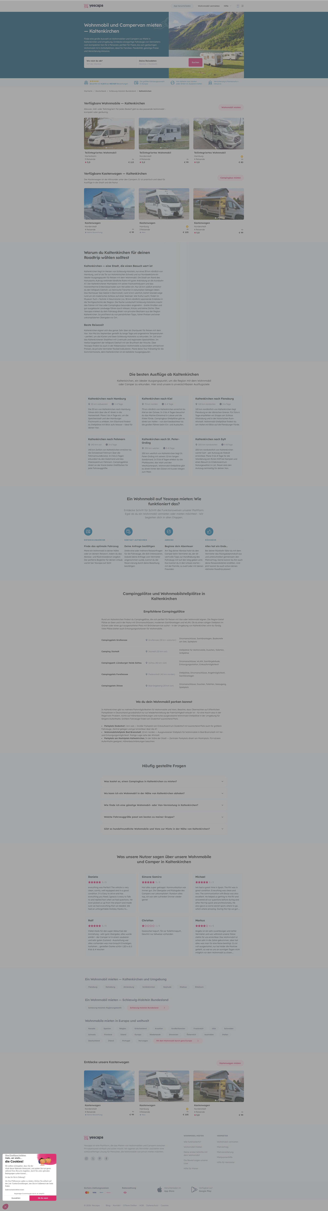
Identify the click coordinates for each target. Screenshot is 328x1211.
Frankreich (198, 1028)
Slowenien (173, 1034)
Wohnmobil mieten (231, 107)
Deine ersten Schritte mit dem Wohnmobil (195, 1153)
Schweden (228, 1028)
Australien (209, 1034)
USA (214, 1028)
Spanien (107, 1028)
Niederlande (155, 1034)
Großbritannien (178, 1028)
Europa (138, 1034)
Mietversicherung (225, 1152)
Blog (108, 1205)
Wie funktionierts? (192, 1141)
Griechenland (141, 1028)
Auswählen (16, 1198)
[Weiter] (132, 133)
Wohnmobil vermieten (209, 6)
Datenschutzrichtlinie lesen (14, 1190)
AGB (141, 1205)
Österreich (191, 1034)
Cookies (165, 1205)
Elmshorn (199, 987)
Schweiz (92, 1034)
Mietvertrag (222, 1147)
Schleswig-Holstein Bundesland (144, 1008)
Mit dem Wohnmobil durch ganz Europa (174, 1041)
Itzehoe (183, 987)
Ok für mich (43, 1198)
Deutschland (94, 1041)
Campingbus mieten (230, 177)
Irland (111, 1041)
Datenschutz (152, 1205)
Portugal (126, 1041)
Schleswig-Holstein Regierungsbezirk (105, 1008)
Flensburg (92, 987)
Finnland (108, 1034)
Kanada (91, 1028)
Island (123, 1034)
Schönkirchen (148, 987)
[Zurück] (87, 133)
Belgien (122, 1028)
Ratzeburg (110, 987)
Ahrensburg (129, 987)
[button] (5, 1207)
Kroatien (159, 1028)
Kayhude (167, 987)
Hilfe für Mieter (191, 1168)
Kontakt (117, 1205)
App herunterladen (182, 6)
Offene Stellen (130, 1205)
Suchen (195, 62)
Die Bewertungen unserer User (196, 1162)
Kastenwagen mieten (230, 1063)
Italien (225, 1034)
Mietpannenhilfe (224, 1157)
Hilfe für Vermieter (226, 1162)
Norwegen (143, 1041)
